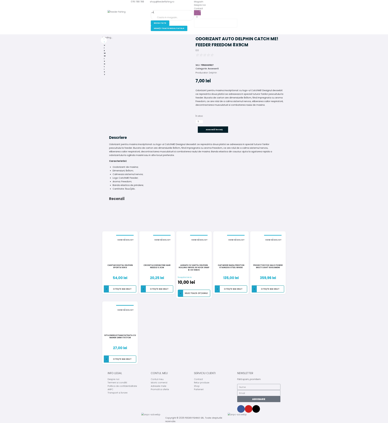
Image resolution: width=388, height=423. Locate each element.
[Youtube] (248, 409)
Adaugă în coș (214, 129)
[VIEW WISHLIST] (104, 40)
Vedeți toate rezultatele (169, 28)
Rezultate (160, 23)
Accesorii (213, 68)
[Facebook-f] (241, 409)
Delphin (213, 72)
